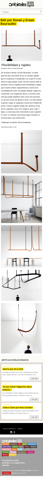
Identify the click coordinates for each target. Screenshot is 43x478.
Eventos (15, 446)
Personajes (5, 452)
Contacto (19, 429)
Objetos (14, 449)
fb (14, 432)
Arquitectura (13, 444)
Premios (27, 446)
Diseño (24, 444)
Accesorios (6, 444)
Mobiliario (33, 446)
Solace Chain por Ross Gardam (18, 407)
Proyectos (13, 452)
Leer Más (34, 378)
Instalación (12, 454)
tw (11, 432)
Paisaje (20, 449)
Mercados (5, 454)
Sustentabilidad (21, 452)
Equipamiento (32, 444)
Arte (20, 444)
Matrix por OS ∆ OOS (13, 369)
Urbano (21, 446)
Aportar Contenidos (8, 429)
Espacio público (7, 446)
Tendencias (31, 452)
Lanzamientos (6, 449)
